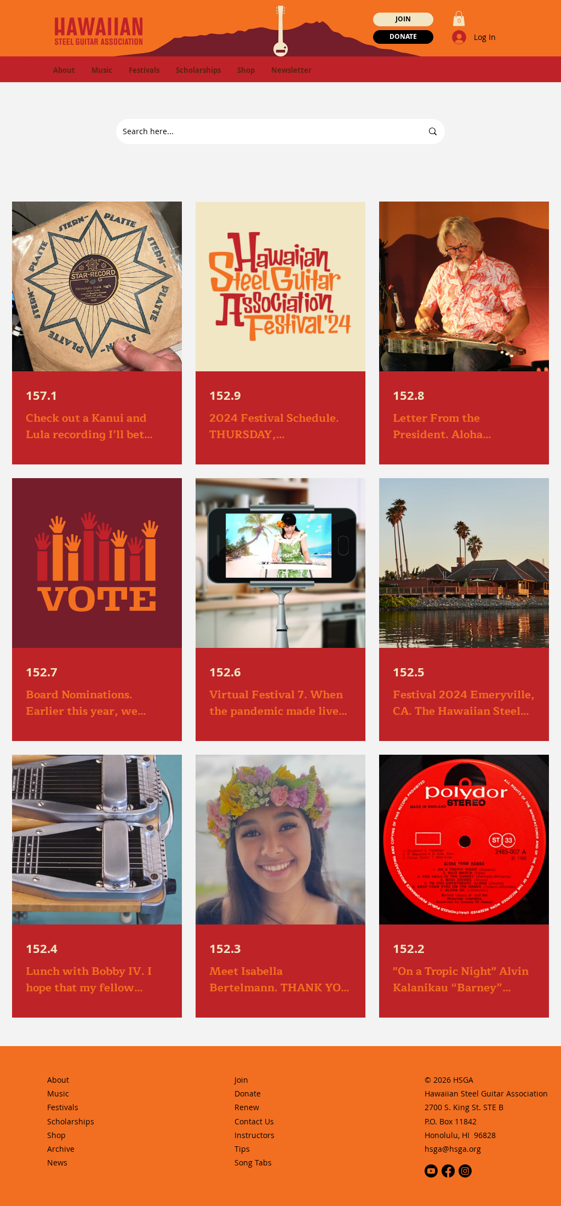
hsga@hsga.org (453, 1149)
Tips (242, 1149)
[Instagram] (465, 1171)
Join (241, 1080)
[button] (459, 18)
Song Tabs (253, 1162)
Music (58, 1093)
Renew (246, 1107)
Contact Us (254, 1121)
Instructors (254, 1135)
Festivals (62, 1107)
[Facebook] (448, 1171)
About (58, 1080)
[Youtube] (431, 1171)
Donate (247, 1093)
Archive (61, 1149)
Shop (56, 1135)
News (58, 1162)
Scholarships (70, 1121)
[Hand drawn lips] (98, 31)
